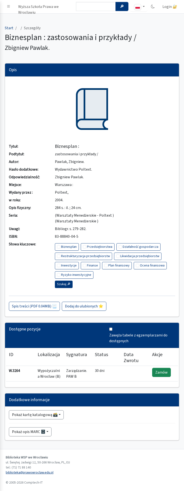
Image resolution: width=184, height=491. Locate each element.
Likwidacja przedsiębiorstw (139, 256)
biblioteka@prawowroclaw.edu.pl (29, 472)
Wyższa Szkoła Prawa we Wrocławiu (38, 8)
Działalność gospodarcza (140, 246)
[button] (8, 7)
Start (9, 28)
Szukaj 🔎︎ (63, 284)
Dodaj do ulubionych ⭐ (84, 306)
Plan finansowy (119, 265)
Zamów (161, 372)
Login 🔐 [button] (169, 6)
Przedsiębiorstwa (99, 246)
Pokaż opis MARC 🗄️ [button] (29, 431)
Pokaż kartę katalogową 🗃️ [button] (35, 414)
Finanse (92, 265)
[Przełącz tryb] (153, 7)
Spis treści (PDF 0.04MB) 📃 (34, 306)
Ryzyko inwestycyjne (76, 274)
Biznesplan (69, 246)
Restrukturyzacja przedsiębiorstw (85, 256)
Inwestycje (69, 265)
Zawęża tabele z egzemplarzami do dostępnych (138, 338)
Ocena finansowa (152, 265)
